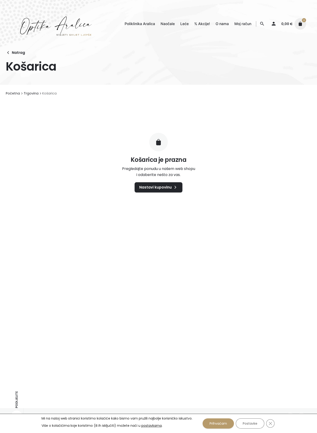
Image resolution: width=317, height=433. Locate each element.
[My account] (273, 24)
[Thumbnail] (51, 24)
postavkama (151, 425)
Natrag (18, 52)
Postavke (250, 423)
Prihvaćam (218, 423)
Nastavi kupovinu (155, 187)
